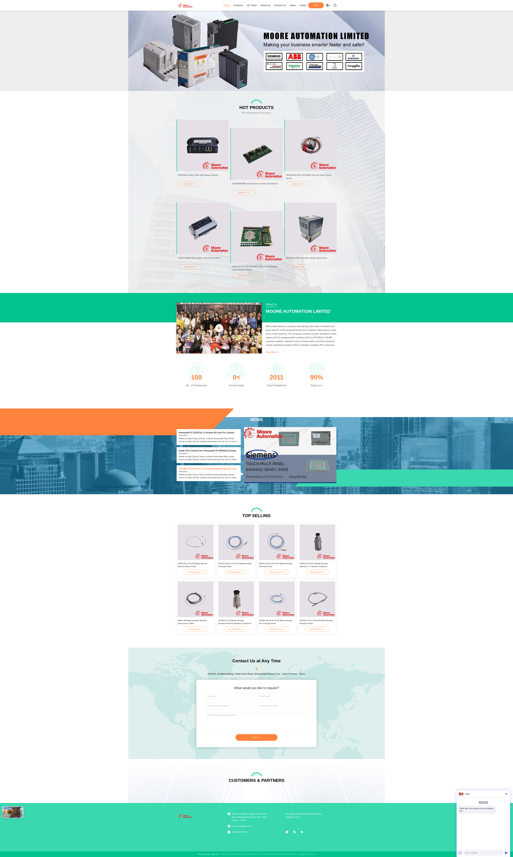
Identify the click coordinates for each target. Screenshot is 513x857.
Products (238, 5)
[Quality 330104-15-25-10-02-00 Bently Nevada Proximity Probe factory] (317, 599)
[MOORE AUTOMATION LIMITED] (185, 5)
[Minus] (506, 793)
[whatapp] (288, 832)
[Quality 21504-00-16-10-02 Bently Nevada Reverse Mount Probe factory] (195, 542)
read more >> (272, 352)
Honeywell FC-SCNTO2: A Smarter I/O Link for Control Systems (206, 433)
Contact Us (280, 5)
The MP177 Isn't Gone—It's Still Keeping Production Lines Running (208, 469)
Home (226, 5)
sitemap (214, 854)
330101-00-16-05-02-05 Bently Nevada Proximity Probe (275, 565)
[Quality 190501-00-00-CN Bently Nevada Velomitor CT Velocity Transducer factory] (317, 542)
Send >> (256, 737)
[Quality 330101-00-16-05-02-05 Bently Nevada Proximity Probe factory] (277, 542)
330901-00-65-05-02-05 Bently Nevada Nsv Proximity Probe (275, 621)
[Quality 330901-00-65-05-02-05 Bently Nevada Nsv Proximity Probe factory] (277, 599)
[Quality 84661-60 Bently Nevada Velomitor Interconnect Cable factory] (195, 599)
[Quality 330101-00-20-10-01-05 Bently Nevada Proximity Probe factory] (236, 542)
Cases (303, 5)
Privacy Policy (203, 854)
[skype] (296, 832)
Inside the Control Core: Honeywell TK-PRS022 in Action (207, 451)
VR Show (252, 5)
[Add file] (460, 853)
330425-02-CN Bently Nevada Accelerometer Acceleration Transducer (235, 621)
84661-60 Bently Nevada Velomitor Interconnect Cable (192, 621)
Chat (316, 5)
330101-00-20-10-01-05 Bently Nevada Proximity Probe (235, 565)
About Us (265, 5)
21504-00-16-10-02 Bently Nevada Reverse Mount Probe (192, 565)
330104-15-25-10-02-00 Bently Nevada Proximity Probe (316, 621)
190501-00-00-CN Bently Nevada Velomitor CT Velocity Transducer (314, 565)
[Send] (506, 853)
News (293, 5)
